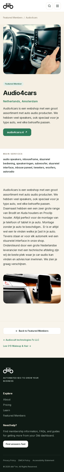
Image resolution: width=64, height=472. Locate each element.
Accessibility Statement (43, 460)
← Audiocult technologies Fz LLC (21, 340)
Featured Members (13, 17)
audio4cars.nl (17, 132)
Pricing (7, 404)
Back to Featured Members (32, 330)
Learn (6, 410)
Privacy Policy (9, 460)
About (6, 399)
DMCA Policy (24, 460)
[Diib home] (8, 6)
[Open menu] (57, 5)
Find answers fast (15, 444)
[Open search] (49, 5)
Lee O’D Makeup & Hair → (17, 346)
